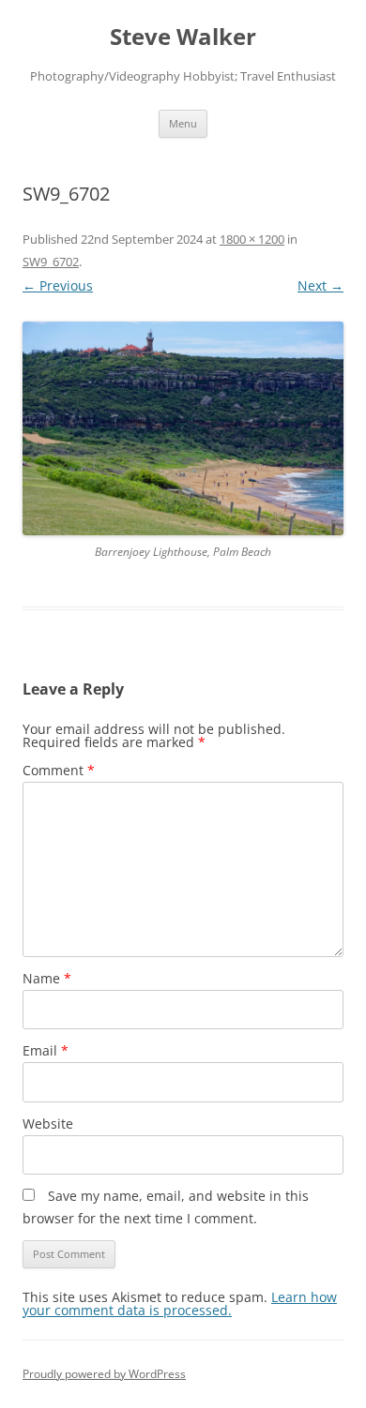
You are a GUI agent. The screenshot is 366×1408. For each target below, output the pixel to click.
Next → (320, 285)
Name (47, 978)
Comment (59, 770)
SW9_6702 (51, 261)
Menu (183, 123)
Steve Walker (183, 37)
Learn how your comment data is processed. (180, 1303)
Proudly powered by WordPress (104, 1374)
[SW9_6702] (183, 428)
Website (48, 1123)
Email (46, 1050)
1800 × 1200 (252, 239)
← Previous (58, 285)
